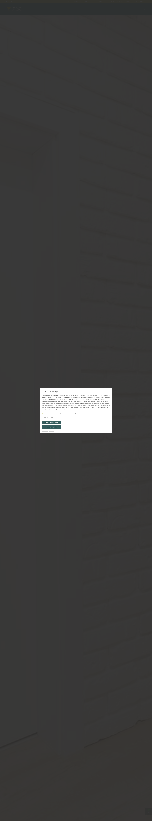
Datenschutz (45, 431)
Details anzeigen (48, 417)
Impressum (51, 431)
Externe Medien (85, 413)
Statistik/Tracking (71, 413)
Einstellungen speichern (51, 427)
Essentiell (48, 413)
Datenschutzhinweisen (102, 407)
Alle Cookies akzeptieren (51, 422)
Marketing (58, 413)
